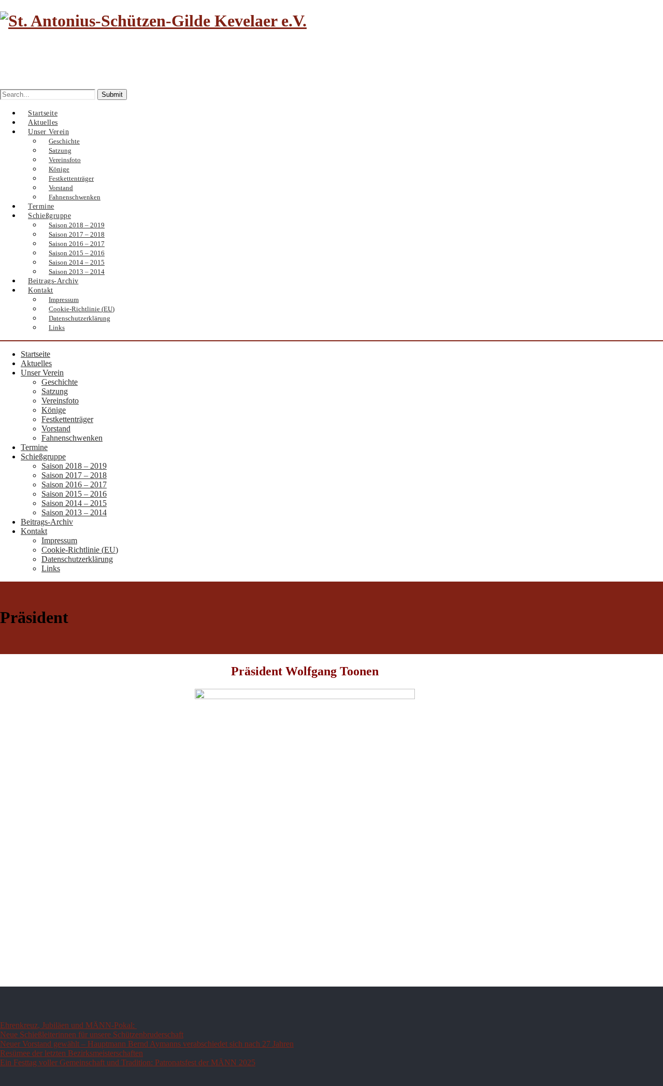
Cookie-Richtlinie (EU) (79, 549)
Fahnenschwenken (72, 437)
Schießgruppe (43, 456)
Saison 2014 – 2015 (74, 503)
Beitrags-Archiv (47, 521)
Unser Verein (42, 372)
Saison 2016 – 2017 (74, 484)
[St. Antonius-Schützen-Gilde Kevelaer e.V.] (153, 20)
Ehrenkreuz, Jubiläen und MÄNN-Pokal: (68, 1025)
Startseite (35, 354)
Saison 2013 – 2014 (74, 512)
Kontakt (40, 290)
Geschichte (59, 382)
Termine (34, 447)
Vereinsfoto (60, 400)
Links (57, 327)
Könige (53, 410)
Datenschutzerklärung (79, 318)
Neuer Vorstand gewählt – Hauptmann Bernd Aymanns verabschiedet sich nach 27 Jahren (147, 1043)
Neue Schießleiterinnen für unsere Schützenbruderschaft (91, 1034)
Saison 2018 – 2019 (74, 465)
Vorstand (55, 428)
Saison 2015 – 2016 (74, 493)
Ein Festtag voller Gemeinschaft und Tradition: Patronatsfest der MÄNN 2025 (127, 1062)
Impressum (59, 540)
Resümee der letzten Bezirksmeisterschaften (71, 1053)
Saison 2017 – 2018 (74, 475)
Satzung (54, 391)
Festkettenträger (67, 419)
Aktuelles (36, 363)
